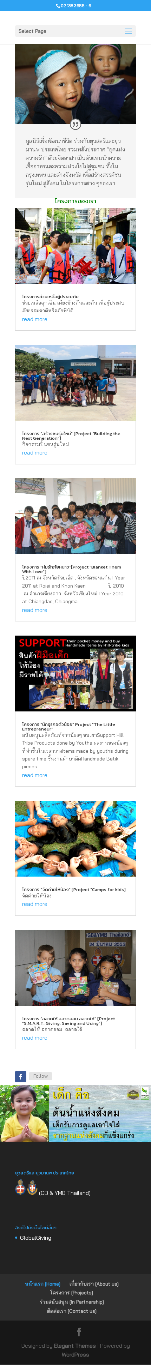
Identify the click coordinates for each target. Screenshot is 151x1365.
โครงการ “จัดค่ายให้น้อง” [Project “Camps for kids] (74, 889)
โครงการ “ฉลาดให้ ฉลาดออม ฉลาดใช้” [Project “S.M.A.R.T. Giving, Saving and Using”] (68, 1021)
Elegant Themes (75, 1345)
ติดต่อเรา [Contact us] (72, 1311)
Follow (40, 1076)
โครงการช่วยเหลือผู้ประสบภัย (50, 296)
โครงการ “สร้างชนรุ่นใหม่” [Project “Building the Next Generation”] (71, 435)
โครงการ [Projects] (71, 1292)
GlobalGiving (35, 1237)
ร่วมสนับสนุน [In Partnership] (72, 1302)
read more (34, 319)
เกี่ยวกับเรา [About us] (94, 1284)
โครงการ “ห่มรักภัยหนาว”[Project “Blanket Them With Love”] (71, 569)
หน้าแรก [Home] (42, 1284)
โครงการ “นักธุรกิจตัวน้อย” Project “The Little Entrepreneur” (68, 726)
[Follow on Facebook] (20, 1076)
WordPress (75, 1354)
